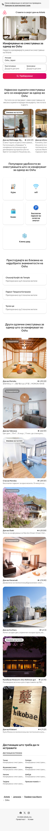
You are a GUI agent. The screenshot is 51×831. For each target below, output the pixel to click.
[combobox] (24, 60)
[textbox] (14, 68)
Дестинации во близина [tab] (12, 753)
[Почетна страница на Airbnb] (4, 12)
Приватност (21, 819)
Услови (30, 819)
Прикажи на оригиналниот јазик (17, 5)
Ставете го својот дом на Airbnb (30, 12)
